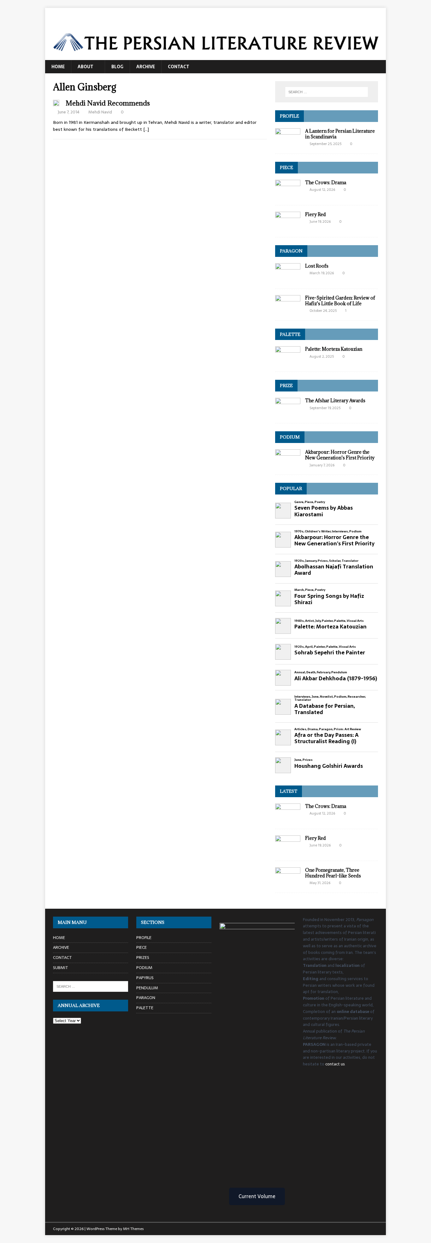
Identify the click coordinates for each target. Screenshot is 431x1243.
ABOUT (85, 66)
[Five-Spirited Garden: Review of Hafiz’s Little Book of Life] (287, 310)
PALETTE (290, 334)
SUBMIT (60, 967)
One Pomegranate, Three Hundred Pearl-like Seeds (333, 873)
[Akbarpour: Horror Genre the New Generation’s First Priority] (287, 464)
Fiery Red (315, 214)
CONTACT (178, 66)
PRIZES (142, 957)
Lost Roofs (316, 266)
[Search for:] (326, 92)
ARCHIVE (145, 66)
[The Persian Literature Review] (215, 56)
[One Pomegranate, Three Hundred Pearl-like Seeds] (287, 882)
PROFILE (289, 116)
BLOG (117, 66)
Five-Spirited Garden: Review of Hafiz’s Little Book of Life (340, 300)
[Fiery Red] (287, 226)
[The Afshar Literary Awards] (287, 413)
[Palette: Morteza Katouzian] (287, 361)
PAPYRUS (145, 977)
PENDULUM (147, 988)
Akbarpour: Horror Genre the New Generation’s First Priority (340, 455)
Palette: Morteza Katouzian (333, 349)
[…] (146, 129)
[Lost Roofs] (287, 278)
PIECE (286, 167)
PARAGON (291, 251)
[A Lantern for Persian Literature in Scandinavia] (287, 143)
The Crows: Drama (325, 182)
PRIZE (286, 385)
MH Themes (133, 1229)
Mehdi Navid (100, 112)
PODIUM (290, 437)
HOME (58, 66)
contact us (335, 1064)
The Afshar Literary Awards (335, 400)
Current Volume (257, 1196)
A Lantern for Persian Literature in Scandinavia (340, 134)
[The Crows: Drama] (287, 194)
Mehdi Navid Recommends (108, 103)
